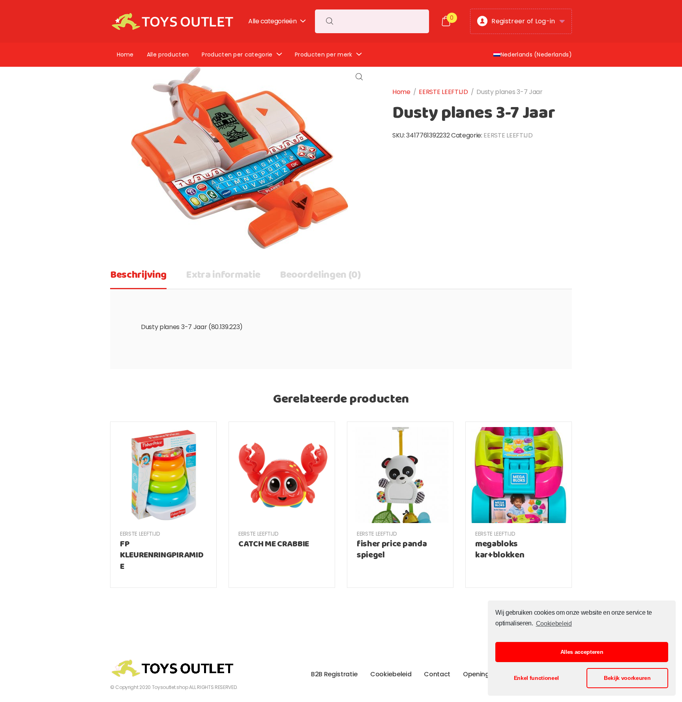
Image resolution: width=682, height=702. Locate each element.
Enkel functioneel (536, 678)
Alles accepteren (581, 652)
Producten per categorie (237, 54)
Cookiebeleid (553, 623)
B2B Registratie (334, 674)
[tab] (138, 277)
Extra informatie (223, 275)
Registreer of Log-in (523, 21)
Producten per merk (323, 54)
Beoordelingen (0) (320, 275)
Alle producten (168, 54)
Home (125, 54)
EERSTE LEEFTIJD (443, 91)
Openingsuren (484, 674)
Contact (437, 674)
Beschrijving (138, 275)
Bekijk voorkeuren (627, 678)
